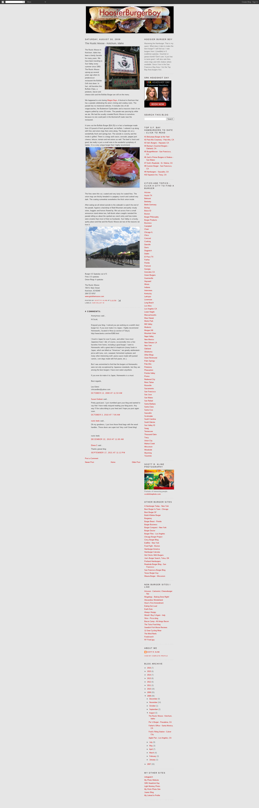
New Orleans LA (150, 343)
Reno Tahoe (149, 382)
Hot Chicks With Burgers (154, 555)
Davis (146, 247)
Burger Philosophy (151, 217)
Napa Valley (149, 336)
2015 (149, 671)
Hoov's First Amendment (153, 603)
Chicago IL (148, 232)
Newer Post (89, 462)
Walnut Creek (149, 444)
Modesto (147, 327)
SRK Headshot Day (152, 783)
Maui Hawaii (149, 318)
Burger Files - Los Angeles (154, 534)
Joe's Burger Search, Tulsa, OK (156, 558)
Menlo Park (148, 321)
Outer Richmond (150, 358)
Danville (147, 245)
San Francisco (150, 392)
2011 (149, 685)
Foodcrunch (149, 637)
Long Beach (149, 303)
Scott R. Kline (153, 652)
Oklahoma (148, 352)
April (151, 749)
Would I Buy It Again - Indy (154, 615)
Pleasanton (148, 370)
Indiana (147, 287)
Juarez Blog (149, 792)
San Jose (148, 395)
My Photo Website (151, 780)
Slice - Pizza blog (151, 618)
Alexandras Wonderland (153, 600)
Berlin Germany (150, 205)
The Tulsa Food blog (152, 624)
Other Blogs (149, 355)
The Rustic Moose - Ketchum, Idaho (104, 43)
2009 (149, 692)
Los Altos (148, 306)
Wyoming (148, 453)
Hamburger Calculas (152, 552)
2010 (149, 689)
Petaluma (148, 367)
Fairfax (147, 260)
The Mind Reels (150, 634)
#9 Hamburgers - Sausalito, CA (156, 172)
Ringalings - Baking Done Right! (156, 597)
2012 (149, 682)
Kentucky (148, 294)
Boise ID (147, 211)
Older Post (136, 462)
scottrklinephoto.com (152, 494)
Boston (147, 214)
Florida (147, 263)
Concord (147, 238)
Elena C (94, 445)
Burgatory (148, 518)
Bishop (147, 208)
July (151, 742)
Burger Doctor (149, 531)
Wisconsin (148, 447)
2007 (149, 764)
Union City (148, 441)
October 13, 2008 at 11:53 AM (106, 393)
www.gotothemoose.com (94, 296)
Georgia (147, 269)
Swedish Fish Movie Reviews (155, 627)
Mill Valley (148, 324)
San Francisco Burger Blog (154, 570)
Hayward (147, 281)
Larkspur (147, 297)
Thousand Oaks (150, 434)
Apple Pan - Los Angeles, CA (160, 738)
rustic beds (95, 421)
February (153, 756)
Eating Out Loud (150, 606)
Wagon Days (112, 100)
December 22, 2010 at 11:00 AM (107, 439)
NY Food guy (149, 640)
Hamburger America (152, 549)
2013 (149, 678)
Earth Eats (148, 609)
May (151, 746)
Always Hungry (150, 612)
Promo (146, 376)
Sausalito (148, 413)
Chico (146, 235)
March (152, 753)
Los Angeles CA (150, 309)
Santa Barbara (150, 404)
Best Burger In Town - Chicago (156, 509)
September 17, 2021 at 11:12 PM (108, 453)
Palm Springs (149, 361)
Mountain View (150, 333)
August (152, 713)
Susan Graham (97, 399)
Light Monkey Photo (152, 786)
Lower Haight (149, 312)
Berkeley (147, 202)
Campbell (148, 226)
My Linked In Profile (152, 795)
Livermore (148, 300)
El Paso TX (148, 257)
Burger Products (150, 220)
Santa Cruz (148, 410)
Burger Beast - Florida (152, 521)
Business (148, 223)
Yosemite (148, 456)
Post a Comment (91, 458)
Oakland (147, 349)
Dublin (146, 254)
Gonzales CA (149, 272)
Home (113, 462)
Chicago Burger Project (153, 537)
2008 (149, 696)
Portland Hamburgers (152, 561)
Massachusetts (150, 315)
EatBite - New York (151, 543)
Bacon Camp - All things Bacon (156, 621)
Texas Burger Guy (151, 573)
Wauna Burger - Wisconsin (154, 576)
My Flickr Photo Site (152, 789)
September (153, 709)
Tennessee (148, 431)
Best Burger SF (150, 512)
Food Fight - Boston (152, 546)
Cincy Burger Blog (151, 540)
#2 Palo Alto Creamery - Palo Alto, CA (159, 140)
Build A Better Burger (152, 515)
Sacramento (149, 389)
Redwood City (149, 379)
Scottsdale (148, 416)
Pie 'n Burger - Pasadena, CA (160, 722)
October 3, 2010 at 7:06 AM (105, 415)
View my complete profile (156, 656)
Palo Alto (147, 364)
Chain (146, 229)
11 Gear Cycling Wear (152, 631)
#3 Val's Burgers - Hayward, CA (156, 143)
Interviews (148, 290)
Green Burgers (150, 275)
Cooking (147, 241)
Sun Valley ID (98, 303)
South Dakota (149, 422)
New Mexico (149, 339)
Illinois (146, 284)
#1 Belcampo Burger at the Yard (156, 137)
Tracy (146, 438)
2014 (149, 675)
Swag (146, 428)
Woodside (148, 450)
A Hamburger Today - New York (156, 506)
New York (148, 346)
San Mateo (148, 398)
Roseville (147, 385)
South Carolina (150, 419)
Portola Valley (149, 373)
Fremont (147, 266)
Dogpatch (148, 251)
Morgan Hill (148, 330)
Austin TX (148, 195)
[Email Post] (119, 300)
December (153, 699)
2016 (149, 668)
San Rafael (148, 401)
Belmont (147, 198)
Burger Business (150, 525)
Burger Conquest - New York (155, 527)
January (152, 760)
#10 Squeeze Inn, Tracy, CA (155, 175)
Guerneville (148, 278)
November (153, 702)
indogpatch (148, 777)
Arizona (147, 192)
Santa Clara (149, 407)
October (152, 706)
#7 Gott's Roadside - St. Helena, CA (158, 163)
